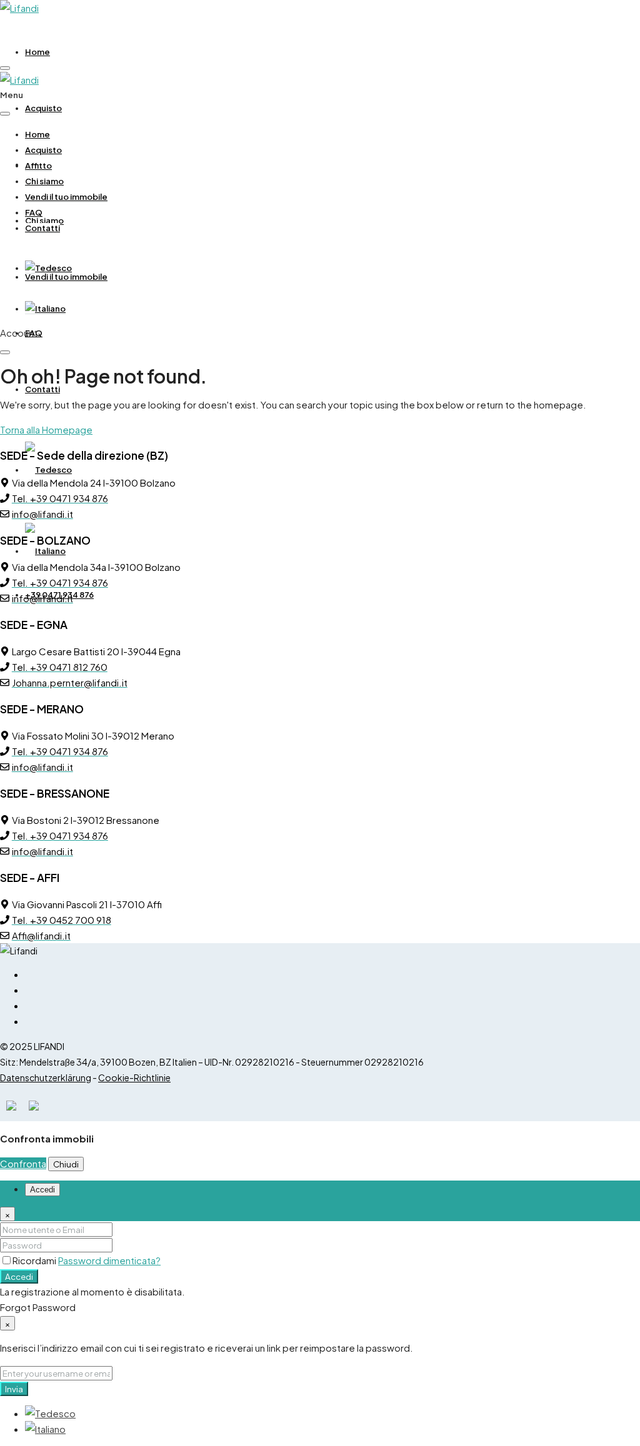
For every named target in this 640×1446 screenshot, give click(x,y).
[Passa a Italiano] (45, 1429)
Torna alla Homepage (46, 429)
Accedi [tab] (42, 1189)
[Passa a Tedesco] (48, 268)
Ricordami (35, 1260)
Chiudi (66, 1164)
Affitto (38, 166)
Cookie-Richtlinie (134, 1077)
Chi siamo (44, 181)
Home (37, 52)
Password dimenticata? (109, 1260)
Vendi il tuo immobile (66, 277)
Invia (14, 1389)
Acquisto (43, 108)
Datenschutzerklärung (45, 1077)
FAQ (33, 212)
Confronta (23, 1163)
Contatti (42, 389)
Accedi (19, 1276)
